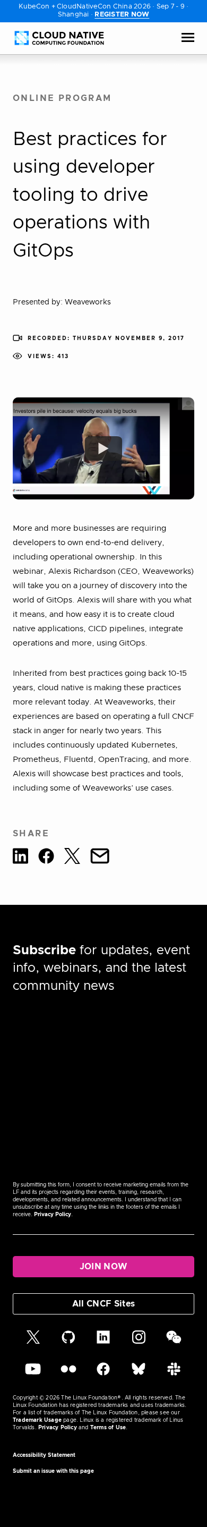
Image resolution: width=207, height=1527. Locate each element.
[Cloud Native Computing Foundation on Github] (68, 1342)
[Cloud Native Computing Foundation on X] (33, 1342)
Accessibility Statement (44, 1455)
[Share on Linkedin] (20, 858)
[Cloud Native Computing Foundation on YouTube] (33, 1374)
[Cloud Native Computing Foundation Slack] (173, 1374)
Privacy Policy (52, 1214)
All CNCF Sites (103, 1304)
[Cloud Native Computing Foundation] (59, 38)
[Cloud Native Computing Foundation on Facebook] (103, 1374)
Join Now (104, 1266)
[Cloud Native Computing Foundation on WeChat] (174, 1342)
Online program (62, 98)
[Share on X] (72, 858)
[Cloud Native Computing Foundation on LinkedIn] (103, 1342)
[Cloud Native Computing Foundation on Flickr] (68, 1374)
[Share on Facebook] (46, 858)
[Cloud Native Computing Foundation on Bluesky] (138, 1374)
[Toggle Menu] (188, 38)
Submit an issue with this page (53, 1471)
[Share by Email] (99, 858)
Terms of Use (108, 1427)
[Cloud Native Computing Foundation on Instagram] (138, 1342)
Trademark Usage (37, 1420)
